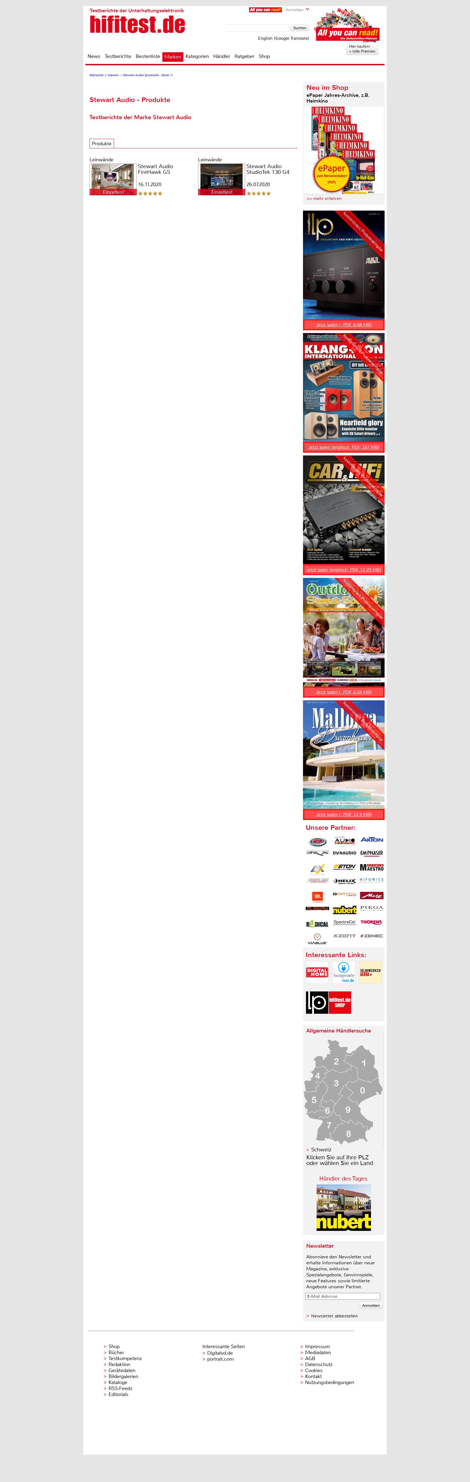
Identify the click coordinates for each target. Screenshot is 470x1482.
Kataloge (118, 1382)
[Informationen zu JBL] (317, 897)
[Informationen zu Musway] (317, 911)
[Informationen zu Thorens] (372, 925)
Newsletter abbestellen (334, 1316)
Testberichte (118, 56)
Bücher (116, 1352)
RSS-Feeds (120, 1388)
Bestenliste (148, 56)
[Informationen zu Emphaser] (372, 855)
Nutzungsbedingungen (329, 1382)
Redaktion (119, 1364)
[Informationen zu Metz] (372, 897)
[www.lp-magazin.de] (317, 1018)
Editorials (118, 1394)
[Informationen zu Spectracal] (344, 925)
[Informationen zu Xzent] (344, 938)
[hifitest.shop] (340, 1018)
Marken (173, 57)
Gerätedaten (122, 1370)
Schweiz (321, 1149)
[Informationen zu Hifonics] (372, 883)
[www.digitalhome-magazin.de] (317, 988)
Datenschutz (318, 1364)
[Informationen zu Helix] (344, 883)
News (94, 56)
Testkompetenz (125, 1358)
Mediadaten (318, 1352)
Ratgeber (244, 56)
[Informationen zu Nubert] (344, 911)
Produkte (102, 143)
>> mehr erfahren (324, 198)
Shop (264, 56)
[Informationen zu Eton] (344, 869)
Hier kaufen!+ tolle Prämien (362, 49)
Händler (221, 56)
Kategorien (197, 56)
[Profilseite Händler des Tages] (344, 1229)
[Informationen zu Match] (344, 897)
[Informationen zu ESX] (317, 869)
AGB (310, 1358)
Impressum (317, 1346)
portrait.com (220, 1359)
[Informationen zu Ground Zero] (317, 883)
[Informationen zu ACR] (317, 841)
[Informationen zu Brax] (317, 855)
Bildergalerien (123, 1376)
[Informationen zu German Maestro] (372, 869)
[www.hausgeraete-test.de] (343, 988)
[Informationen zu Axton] (372, 841)
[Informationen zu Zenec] (372, 938)
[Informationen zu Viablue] (317, 938)
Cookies (314, 1370)
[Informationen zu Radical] (317, 925)
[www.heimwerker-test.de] (370, 988)
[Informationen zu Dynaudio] (344, 855)
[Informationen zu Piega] (372, 911)
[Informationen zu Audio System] (344, 841)
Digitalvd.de (220, 1353)
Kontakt (313, 1376)
